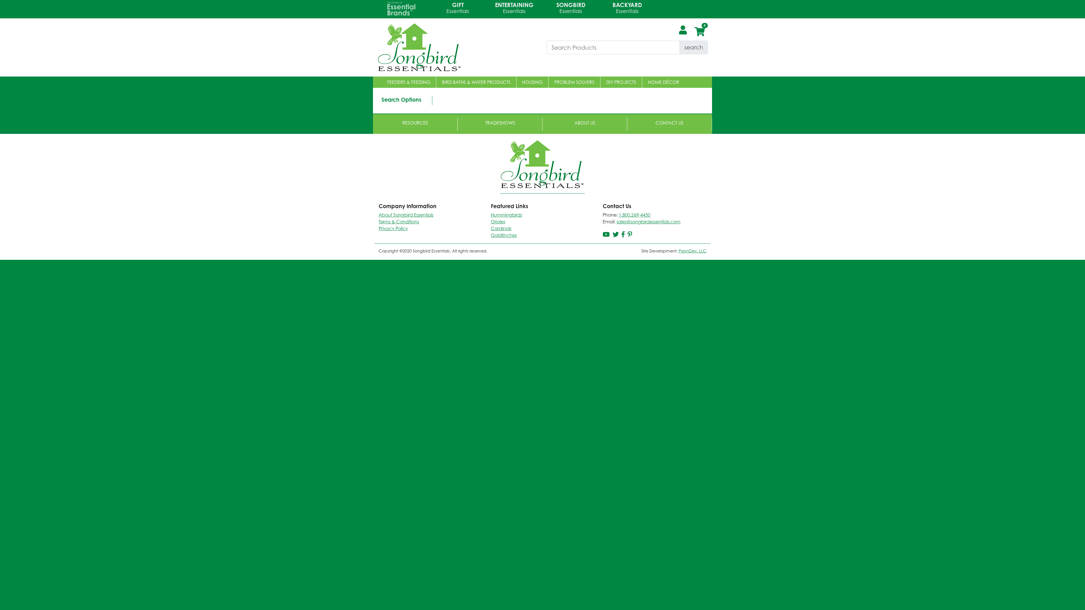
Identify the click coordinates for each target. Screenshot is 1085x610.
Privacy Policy (393, 228)
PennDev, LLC (692, 251)
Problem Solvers (574, 82)
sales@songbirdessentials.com (648, 222)
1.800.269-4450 (634, 215)
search (693, 47)
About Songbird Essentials (406, 215)
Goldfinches (504, 235)
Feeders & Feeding (408, 82)
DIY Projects (621, 82)
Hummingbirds (506, 215)
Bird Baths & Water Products (476, 82)
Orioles (498, 222)
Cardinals (501, 228)
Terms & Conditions (399, 222)
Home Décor (663, 82)
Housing (532, 82)
